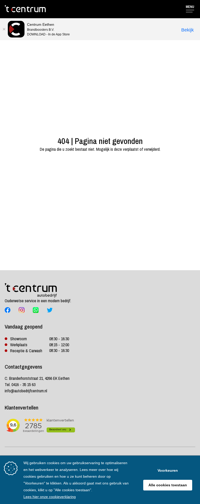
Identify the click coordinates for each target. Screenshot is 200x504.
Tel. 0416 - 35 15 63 (20, 384)
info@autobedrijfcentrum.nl (26, 391)
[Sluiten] (3, 29)
